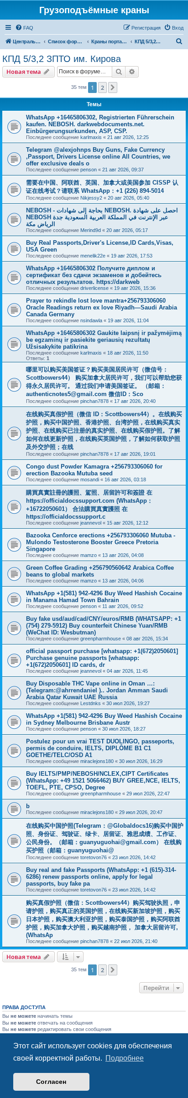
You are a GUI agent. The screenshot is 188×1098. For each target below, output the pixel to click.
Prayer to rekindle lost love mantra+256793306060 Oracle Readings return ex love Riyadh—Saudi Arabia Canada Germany (101, 307)
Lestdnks (90, 703)
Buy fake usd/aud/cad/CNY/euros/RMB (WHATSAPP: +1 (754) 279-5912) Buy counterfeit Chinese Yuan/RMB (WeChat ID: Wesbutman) (103, 625)
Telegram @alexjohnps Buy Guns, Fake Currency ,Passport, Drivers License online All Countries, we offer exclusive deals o (98, 156)
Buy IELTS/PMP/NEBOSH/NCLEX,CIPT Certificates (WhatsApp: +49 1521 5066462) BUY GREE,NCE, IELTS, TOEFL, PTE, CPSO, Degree (103, 780)
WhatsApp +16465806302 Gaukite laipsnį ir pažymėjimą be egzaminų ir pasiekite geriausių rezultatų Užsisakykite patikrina (104, 340)
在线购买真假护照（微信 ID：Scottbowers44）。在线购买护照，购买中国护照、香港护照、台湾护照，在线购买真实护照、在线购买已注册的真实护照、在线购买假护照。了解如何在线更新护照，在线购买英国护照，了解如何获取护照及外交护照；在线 (104, 430)
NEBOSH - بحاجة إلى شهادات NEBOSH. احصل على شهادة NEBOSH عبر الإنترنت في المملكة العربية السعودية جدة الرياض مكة (102, 217)
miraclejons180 (97, 761)
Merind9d (90, 230)
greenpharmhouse (100, 638)
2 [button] (102, 87)
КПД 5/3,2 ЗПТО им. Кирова (61, 59)
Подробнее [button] (124, 1058)
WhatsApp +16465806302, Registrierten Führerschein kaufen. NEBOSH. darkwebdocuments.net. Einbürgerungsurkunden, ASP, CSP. (100, 124)
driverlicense (94, 288)
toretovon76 (93, 857)
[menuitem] (24, 27)
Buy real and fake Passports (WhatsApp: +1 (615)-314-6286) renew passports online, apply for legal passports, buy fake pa (101, 876)
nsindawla (91, 320)
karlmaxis (91, 137)
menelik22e (92, 255)
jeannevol (90, 523)
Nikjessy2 (91, 198)
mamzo (88, 555)
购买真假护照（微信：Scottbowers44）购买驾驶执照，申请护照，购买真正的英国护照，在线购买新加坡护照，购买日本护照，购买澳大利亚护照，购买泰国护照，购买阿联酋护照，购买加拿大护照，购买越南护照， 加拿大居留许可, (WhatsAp (103, 918)
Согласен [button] (51, 1081)
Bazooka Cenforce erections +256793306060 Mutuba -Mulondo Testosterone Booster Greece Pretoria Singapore (100, 542)
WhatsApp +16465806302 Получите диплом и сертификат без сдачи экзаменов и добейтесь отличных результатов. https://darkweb (94, 275)
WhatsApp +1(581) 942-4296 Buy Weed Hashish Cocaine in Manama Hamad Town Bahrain (104, 596)
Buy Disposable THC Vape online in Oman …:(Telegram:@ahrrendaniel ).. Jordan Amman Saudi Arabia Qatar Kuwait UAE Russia (97, 690)
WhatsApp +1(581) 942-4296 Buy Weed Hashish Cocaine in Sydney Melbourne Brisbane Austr (104, 719)
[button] (112, 87)
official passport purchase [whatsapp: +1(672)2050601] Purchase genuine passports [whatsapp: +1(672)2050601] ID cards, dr (102, 658)
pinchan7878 (94, 401)
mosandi (89, 479)
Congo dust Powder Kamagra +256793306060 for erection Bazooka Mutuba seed (94, 470)
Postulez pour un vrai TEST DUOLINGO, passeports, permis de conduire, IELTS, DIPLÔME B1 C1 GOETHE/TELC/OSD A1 (100, 748)
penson (88, 169)
